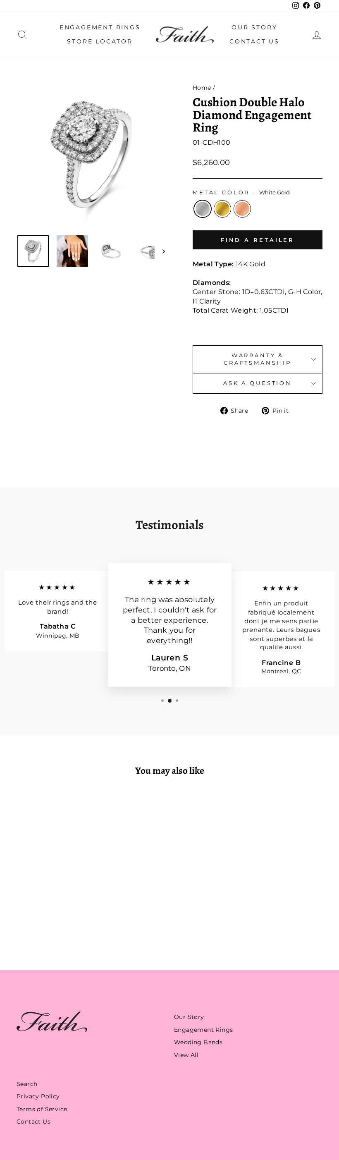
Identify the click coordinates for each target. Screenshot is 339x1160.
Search (27, 1084)
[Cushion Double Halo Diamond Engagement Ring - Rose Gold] (63, 921)
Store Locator (99, 41)
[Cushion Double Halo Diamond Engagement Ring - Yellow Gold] (51, 921)
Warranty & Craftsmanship (257, 359)
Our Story (254, 27)
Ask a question (257, 383)
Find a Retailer (258, 240)
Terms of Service (42, 1109)
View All (186, 1055)
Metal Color (241, 192)
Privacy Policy (38, 1096)
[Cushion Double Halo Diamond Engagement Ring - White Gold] (40, 921)
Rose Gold (242, 209)
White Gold (202, 209)
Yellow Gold (222, 209)
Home (202, 87)
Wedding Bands (198, 1042)
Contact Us (254, 41)
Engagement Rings (100, 27)
